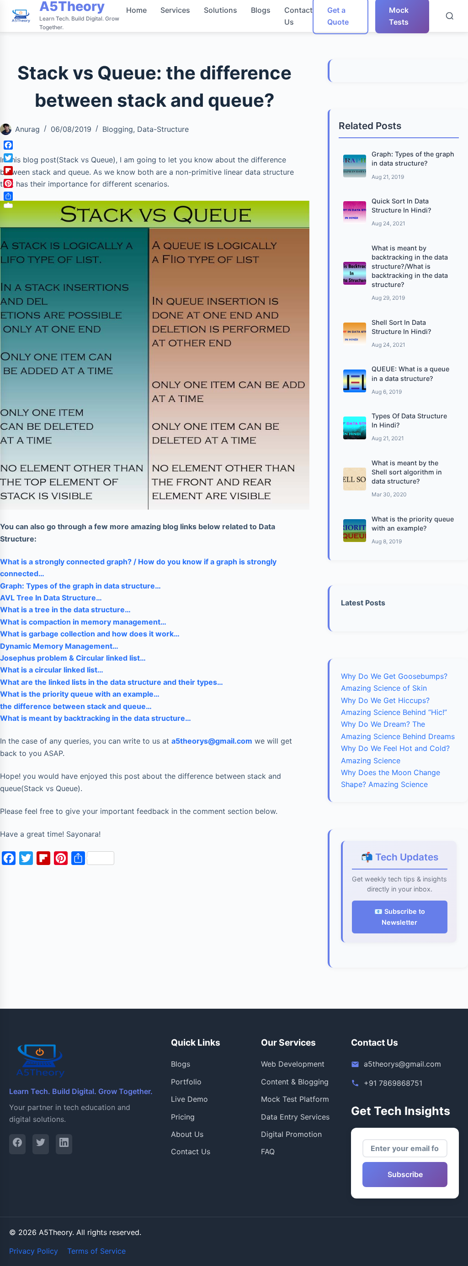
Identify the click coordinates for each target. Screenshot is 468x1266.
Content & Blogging (295, 1081)
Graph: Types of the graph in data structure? (413, 158)
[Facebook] (17, 1144)
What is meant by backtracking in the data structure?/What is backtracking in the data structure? (410, 266)
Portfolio (186, 1081)
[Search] (450, 16)
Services (175, 10)
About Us (187, 1134)
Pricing (183, 1116)
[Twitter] (40, 1144)
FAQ (268, 1151)
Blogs (261, 10)
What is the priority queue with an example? (413, 523)
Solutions (220, 10)
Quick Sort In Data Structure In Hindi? (401, 205)
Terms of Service (96, 1251)
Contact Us (190, 1151)
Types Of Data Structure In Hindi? (409, 420)
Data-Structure (163, 129)
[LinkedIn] (64, 1144)
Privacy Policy (33, 1251)
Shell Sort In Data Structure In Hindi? (401, 326)
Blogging (117, 129)
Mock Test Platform (295, 1099)
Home (136, 10)
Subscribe (405, 1174)
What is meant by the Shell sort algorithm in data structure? (407, 472)
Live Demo (189, 1099)
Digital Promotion (291, 1134)
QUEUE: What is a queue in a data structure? (410, 373)
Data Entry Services (295, 1116)
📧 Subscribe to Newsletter (399, 916)
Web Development (292, 1063)
